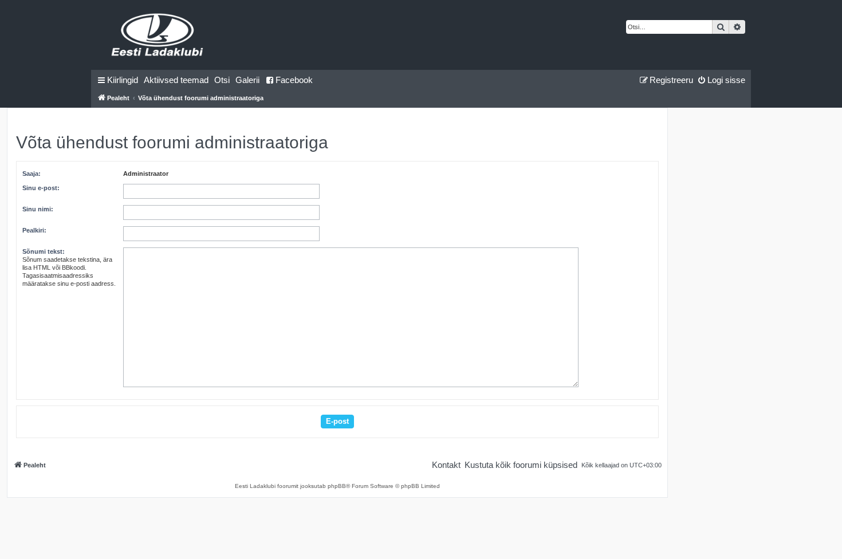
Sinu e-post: (41, 187)
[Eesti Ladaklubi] (158, 35)
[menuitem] (176, 80)
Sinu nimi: (37, 209)
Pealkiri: (34, 230)
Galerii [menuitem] (247, 80)
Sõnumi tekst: (43, 251)
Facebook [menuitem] (294, 80)
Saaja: (31, 173)
